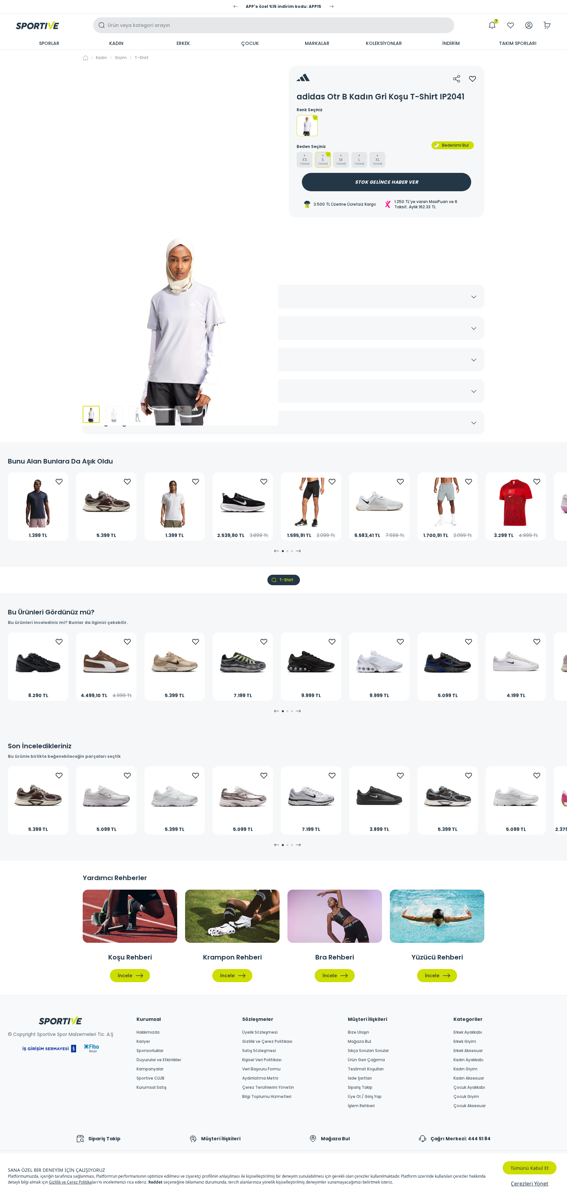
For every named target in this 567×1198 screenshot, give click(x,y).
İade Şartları (360, 1078)
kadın (101, 57)
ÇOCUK (250, 43)
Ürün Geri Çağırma (366, 1060)
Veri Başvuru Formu (261, 1069)
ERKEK (183, 43)
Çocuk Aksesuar (469, 1105)
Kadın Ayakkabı (468, 1060)
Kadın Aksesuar (468, 1078)
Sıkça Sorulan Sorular (368, 1050)
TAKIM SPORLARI (517, 43)
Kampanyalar (149, 1069)
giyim (121, 57)
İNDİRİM (451, 43)
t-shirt (142, 57)
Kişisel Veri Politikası (262, 1060)
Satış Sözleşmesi (259, 1050)
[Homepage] (37, 25)
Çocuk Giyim (466, 1096)
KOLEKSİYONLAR (384, 43)
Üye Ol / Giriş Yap (365, 1096)
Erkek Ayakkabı (467, 1032)
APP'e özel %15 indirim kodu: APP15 (283, 7)
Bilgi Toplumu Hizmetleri (266, 1096)
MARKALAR (317, 43)
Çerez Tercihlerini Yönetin (268, 1087)
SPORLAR (49, 43)
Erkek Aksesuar (468, 1050)
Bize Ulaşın (358, 1032)
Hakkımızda (147, 1032)
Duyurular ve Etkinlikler (158, 1060)
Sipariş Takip (360, 1087)
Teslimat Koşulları (366, 1069)
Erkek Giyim (464, 1041)
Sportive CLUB (150, 1078)
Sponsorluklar (149, 1050)
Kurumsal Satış (151, 1087)
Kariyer (143, 1041)
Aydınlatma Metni (260, 1078)
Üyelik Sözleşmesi (260, 1032)
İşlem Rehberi (361, 1105)
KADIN (116, 43)
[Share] (457, 79)
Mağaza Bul (359, 1041)
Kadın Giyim (465, 1069)
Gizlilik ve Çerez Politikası (267, 1041)
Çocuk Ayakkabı (469, 1087)
